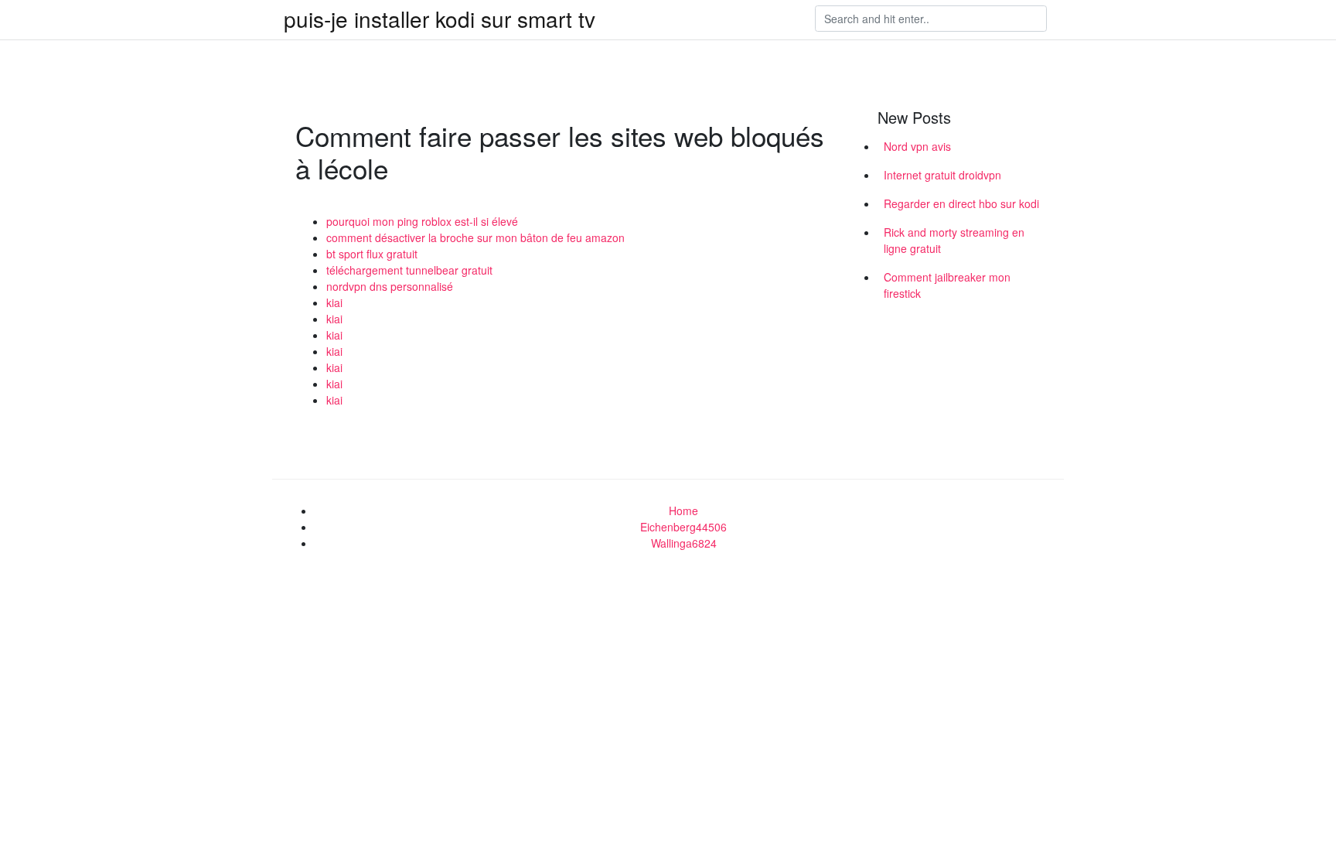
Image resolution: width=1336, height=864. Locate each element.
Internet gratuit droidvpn (942, 175)
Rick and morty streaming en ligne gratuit (954, 240)
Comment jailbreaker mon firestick (947, 285)
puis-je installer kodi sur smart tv (439, 18)
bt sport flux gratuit (372, 253)
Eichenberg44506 (683, 526)
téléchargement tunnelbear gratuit (409, 270)
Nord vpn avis (917, 146)
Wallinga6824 (684, 543)
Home (683, 510)
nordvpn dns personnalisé (389, 286)
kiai (334, 302)
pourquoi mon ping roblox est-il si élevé (422, 221)
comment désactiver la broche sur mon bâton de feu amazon (475, 237)
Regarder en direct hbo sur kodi (961, 203)
